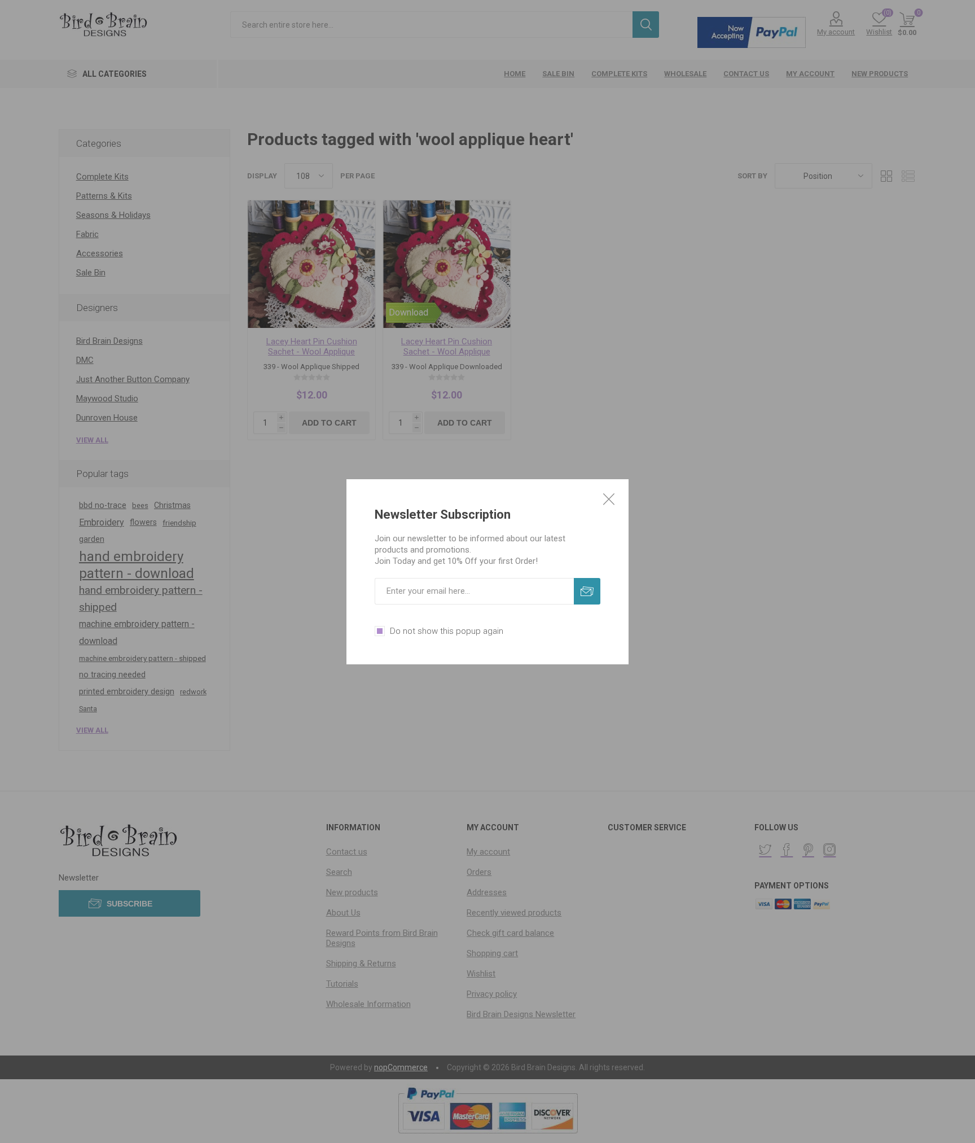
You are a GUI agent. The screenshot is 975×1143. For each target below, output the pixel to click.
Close (608, 499)
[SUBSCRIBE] (587, 591)
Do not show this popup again (446, 631)
